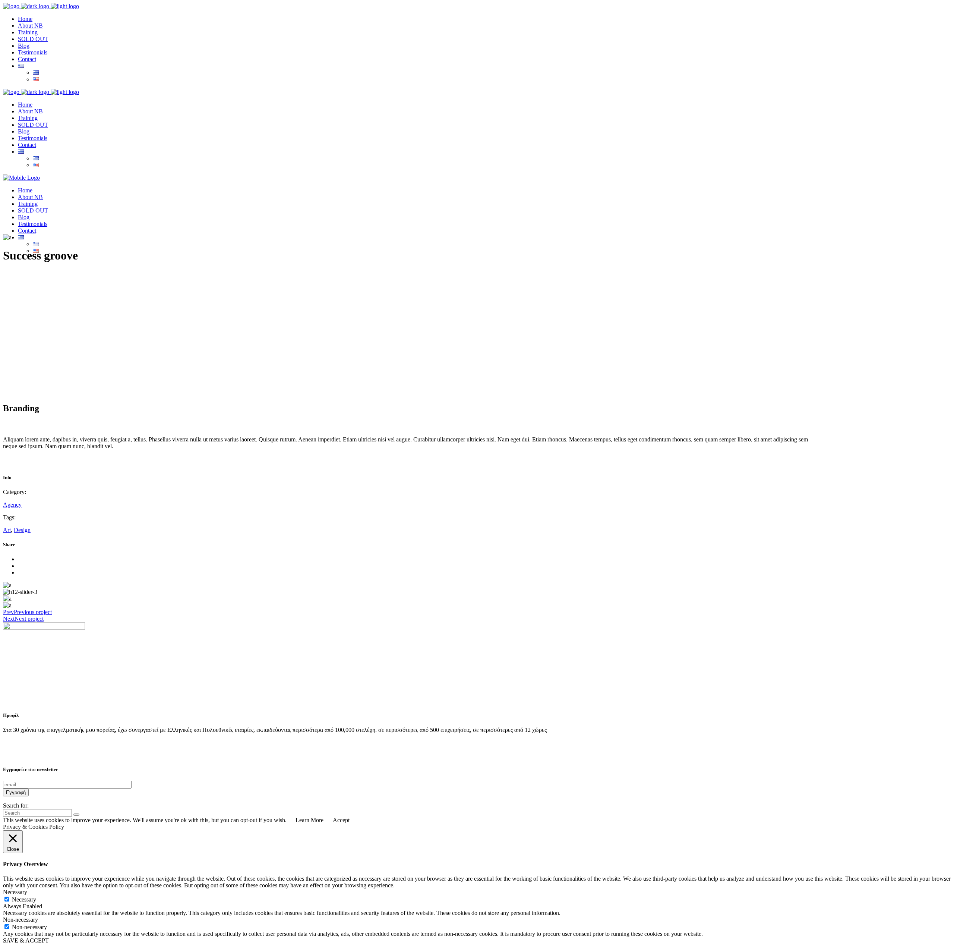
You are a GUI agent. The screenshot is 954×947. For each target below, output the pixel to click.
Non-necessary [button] (20, 919)
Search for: (16, 805)
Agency (12, 504)
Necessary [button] (15, 892)
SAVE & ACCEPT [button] (26, 940)
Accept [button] (341, 820)
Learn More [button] (309, 820)
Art (7, 530)
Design (22, 530)
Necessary (24, 899)
